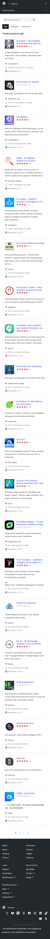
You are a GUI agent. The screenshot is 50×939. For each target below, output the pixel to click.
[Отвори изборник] (46, 3)
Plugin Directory (8, 10)
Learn (4, 865)
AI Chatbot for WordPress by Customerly (29, 402)
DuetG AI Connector (26, 603)
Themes (29, 849)
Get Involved (31, 865)
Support (5, 869)
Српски (11, 907)
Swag (29, 877)
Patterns (29, 857)
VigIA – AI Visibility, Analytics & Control (25, 159)
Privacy (5, 857)
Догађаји (30, 869)
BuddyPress (8, 897)
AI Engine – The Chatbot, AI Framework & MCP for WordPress (28, 42)
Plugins (29, 853)
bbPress (7, 893)
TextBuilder (22, 117)
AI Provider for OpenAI (27, 82)
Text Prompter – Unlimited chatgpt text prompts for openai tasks (29, 561)
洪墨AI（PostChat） (26, 793)
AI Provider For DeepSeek (29, 366)
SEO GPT (20, 439)
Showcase (30, 845)
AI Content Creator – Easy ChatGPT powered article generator (29, 288)
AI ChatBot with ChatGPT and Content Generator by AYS (29, 326)
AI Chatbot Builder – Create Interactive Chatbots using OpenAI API (29, 523)
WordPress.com (10, 885)
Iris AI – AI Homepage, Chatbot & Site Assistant (28, 642)
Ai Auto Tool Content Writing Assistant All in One (29, 481)
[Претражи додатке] (34, 19)
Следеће (33, 832)
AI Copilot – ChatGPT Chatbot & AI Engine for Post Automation (30, 200)
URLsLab (20, 758)
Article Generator (25, 723)
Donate (30, 873)
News (4, 849)
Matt (5, 889)
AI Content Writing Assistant (30, 243)
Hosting (5, 853)
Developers (7, 873)
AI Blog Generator (25, 682)
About (4, 845)
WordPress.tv (9, 877)
